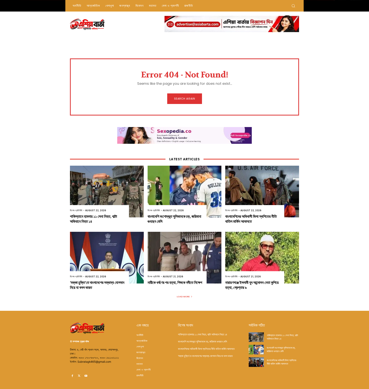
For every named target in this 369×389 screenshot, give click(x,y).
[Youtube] (85, 375)
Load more (183, 296)
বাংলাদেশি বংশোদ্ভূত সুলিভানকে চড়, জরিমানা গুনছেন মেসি (202, 341)
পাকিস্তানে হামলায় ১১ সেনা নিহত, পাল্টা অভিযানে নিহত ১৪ (202, 334)
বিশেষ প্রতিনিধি (76, 210)
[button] (293, 6)
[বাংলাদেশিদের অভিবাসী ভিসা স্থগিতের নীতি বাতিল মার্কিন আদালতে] (262, 191)
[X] (79, 375)
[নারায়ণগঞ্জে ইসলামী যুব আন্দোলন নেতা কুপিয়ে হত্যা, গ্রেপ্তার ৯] (262, 257)
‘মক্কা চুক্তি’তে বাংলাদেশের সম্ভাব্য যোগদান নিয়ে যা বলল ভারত (205, 356)
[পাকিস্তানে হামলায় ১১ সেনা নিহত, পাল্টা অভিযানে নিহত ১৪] (107, 191)
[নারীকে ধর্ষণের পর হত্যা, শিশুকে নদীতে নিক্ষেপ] (184, 257)
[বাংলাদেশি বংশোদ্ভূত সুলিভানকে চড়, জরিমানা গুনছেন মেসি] (184, 191)
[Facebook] (72, 375)
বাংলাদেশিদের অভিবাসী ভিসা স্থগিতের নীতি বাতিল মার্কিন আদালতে (251, 219)
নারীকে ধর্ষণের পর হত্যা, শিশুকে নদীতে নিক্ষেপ (175, 282)
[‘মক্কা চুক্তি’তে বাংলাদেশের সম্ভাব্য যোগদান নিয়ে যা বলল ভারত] (107, 257)
